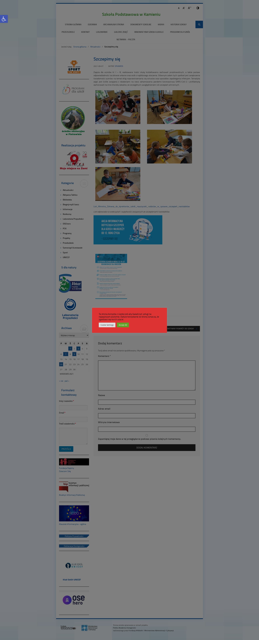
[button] (4, 19)
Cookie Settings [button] (107, 325)
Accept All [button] (123, 325)
